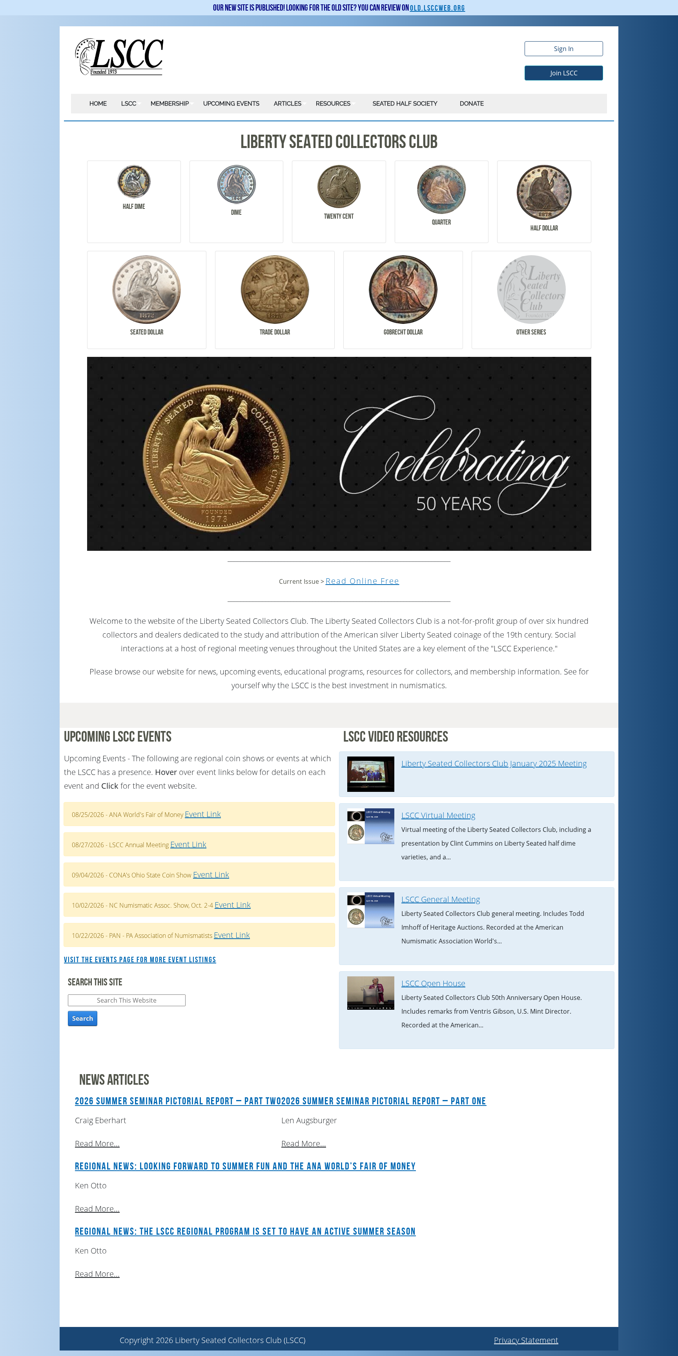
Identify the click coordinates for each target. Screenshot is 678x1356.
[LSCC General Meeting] (370, 909)
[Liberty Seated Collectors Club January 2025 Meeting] (370, 773)
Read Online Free (362, 581)
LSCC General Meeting (440, 899)
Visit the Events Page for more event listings (140, 960)
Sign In (564, 48)
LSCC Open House (433, 983)
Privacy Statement (526, 1340)
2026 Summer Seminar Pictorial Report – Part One (384, 1101)
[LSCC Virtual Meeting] (370, 825)
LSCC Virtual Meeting (438, 815)
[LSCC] (120, 56)
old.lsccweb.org (437, 8)
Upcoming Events (231, 103)
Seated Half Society (405, 103)
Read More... (97, 1143)
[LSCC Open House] (370, 992)
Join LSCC (564, 73)
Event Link (203, 814)
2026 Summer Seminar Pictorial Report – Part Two (178, 1101)
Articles (287, 103)
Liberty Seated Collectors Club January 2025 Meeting (494, 763)
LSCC (128, 103)
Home (98, 103)
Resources (333, 103)
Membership (170, 103)
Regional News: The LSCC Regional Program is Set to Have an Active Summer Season (245, 1232)
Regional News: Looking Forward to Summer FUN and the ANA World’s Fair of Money (245, 1166)
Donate (472, 103)
